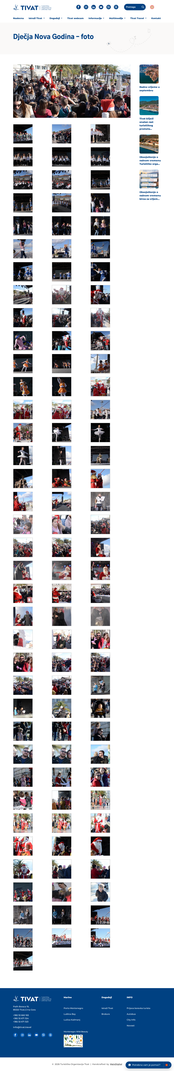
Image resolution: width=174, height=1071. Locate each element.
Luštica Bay (70, 1014)
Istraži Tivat (36, 18)
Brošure (106, 1014)
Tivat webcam (75, 18)
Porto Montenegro (73, 1008)
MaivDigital (116, 1064)
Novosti (131, 1025)
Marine (68, 997)
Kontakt (156, 18)
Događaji (55, 18)
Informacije (95, 18)
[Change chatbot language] (167, 1064)
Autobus (131, 1014)
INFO (129, 997)
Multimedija (116, 18)
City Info (131, 1020)
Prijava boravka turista (138, 1008)
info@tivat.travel (22, 1027)
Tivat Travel (137, 18)
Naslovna (18, 18)
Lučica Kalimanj (72, 1020)
